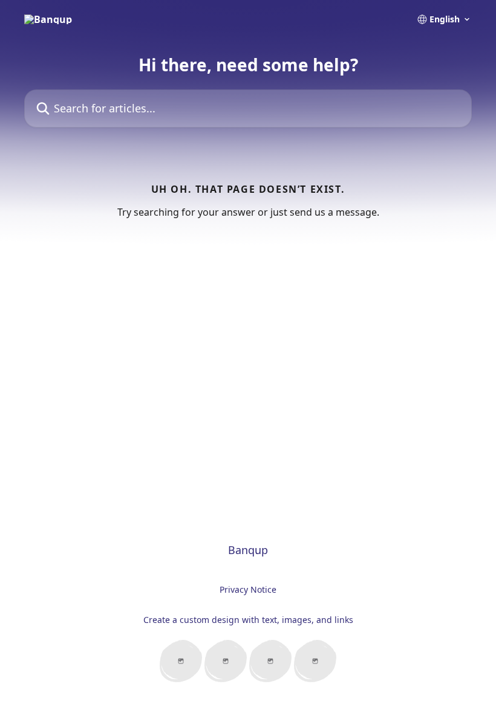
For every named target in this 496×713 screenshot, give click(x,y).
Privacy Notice (248, 589)
